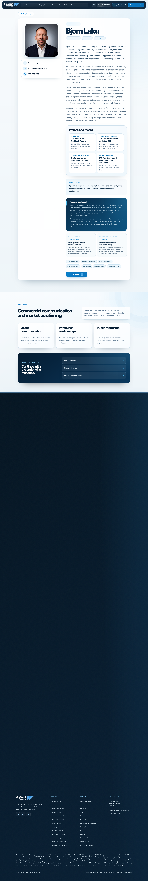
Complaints (128, 872)
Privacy (99, 872)
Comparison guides (58, 838)
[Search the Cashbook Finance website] (94, 5)
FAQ (81, 830)
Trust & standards (86, 805)
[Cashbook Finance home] (12, 5)
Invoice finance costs (58, 841)
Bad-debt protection (58, 834)
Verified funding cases (94, 375)
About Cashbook (86, 801)
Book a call (84, 838)
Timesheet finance (57, 819)
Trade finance (56, 823)
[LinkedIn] (18, 814)
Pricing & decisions (86, 827)
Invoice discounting (58, 808)
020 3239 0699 (33, 74)
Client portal (84, 841)
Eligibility (83, 819)
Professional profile (35, 63)
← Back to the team (25, 14)
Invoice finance (94, 361)
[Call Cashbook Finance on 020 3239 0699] (28, 814)
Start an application (136, 5)
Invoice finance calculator (60, 805)
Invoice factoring (57, 812)
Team (60, 5)
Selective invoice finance (59, 816)
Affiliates (66, 5)
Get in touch (74, 274)
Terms (105, 872)
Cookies (111, 872)
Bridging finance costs (59, 845)
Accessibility (120, 872)
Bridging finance (94, 368)
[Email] (23, 814)
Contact (83, 5)
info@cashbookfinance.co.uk (119, 810)
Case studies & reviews (88, 823)
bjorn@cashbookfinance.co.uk (38, 68)
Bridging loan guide (58, 830)
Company (54, 5)
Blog (81, 816)
